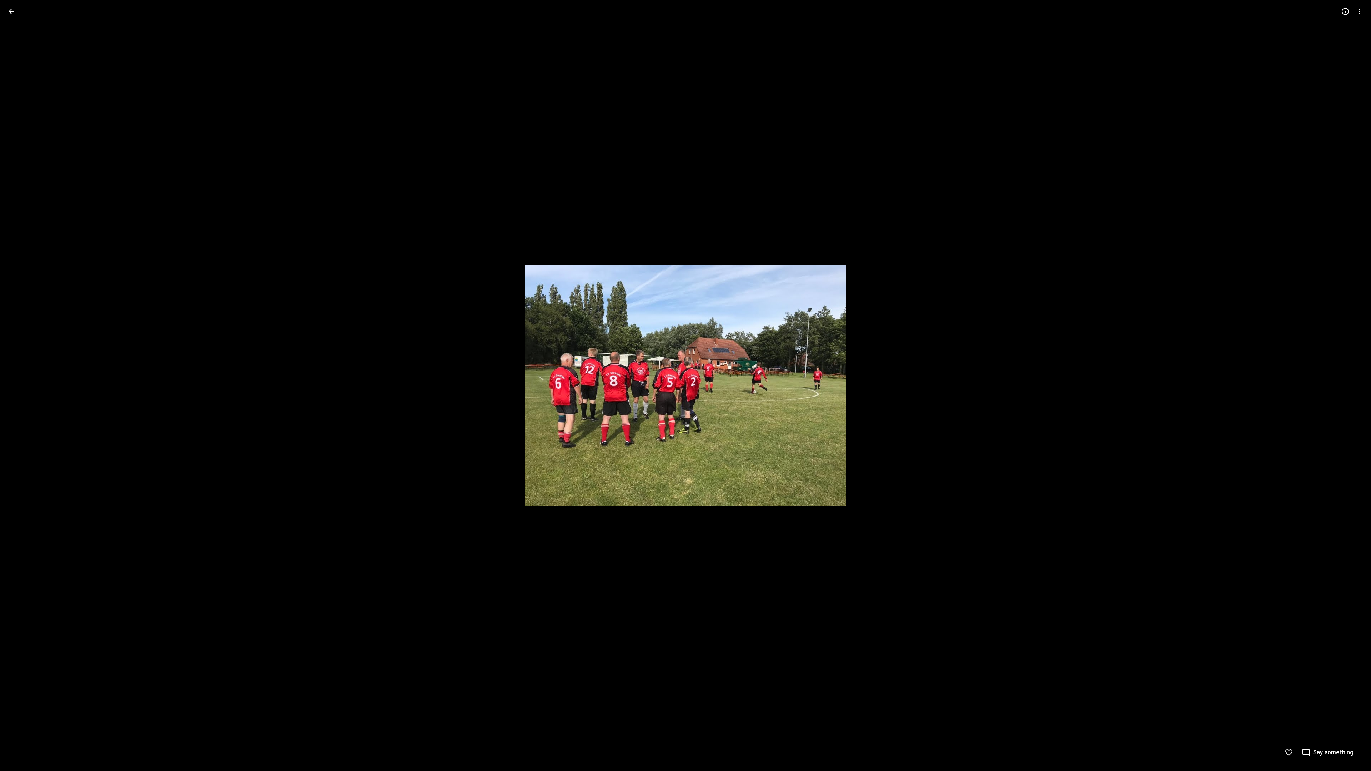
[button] (20, 385)
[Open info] (1345, 11)
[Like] (1289, 752)
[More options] (1359, 11)
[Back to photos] (11, 11)
